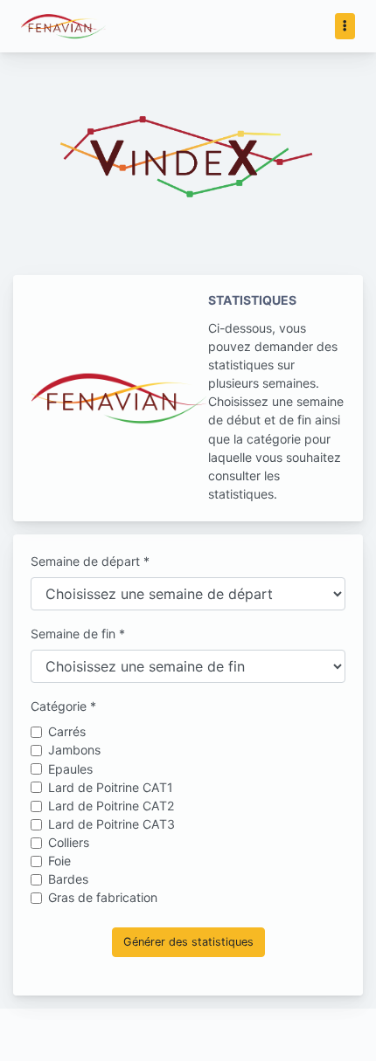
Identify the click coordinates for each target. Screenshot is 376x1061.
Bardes (68, 879)
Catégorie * (63, 706)
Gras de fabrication (102, 897)
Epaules (70, 768)
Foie (59, 860)
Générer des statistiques (188, 941)
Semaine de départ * (90, 561)
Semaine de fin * (78, 633)
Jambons (74, 749)
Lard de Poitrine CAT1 (110, 787)
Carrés (67, 731)
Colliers (68, 842)
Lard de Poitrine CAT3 (111, 823)
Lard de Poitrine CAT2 (111, 805)
